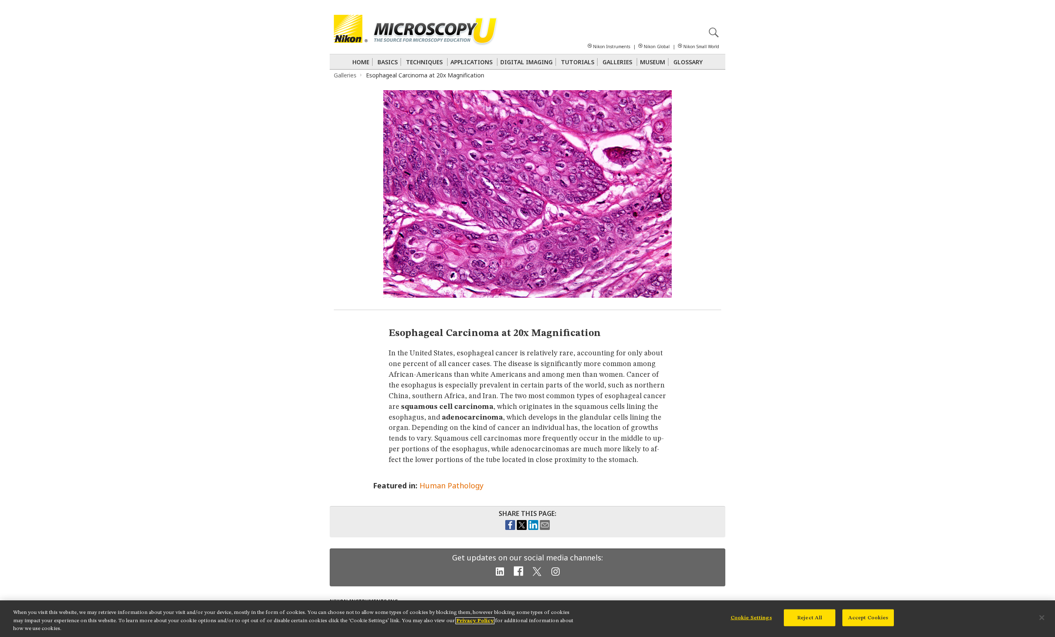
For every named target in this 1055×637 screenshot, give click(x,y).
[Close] (1042, 618)
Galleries (617, 62)
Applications (471, 62)
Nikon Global (657, 46)
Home (360, 62)
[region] (527, 618)
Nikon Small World (701, 46)
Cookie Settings (751, 617)
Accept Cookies (868, 617)
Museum (652, 62)
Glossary (688, 62)
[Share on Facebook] (510, 528)
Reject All (809, 617)
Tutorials (577, 62)
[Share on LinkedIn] (533, 528)
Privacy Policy (475, 620)
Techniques (424, 62)
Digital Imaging (526, 62)
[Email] (545, 528)
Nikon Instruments (611, 46)
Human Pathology (451, 485)
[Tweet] (522, 528)
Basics (387, 62)
